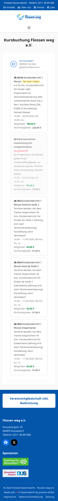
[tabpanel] (29, 226)
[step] (29, 64)
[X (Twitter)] (14, 442)
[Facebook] (6, 442)
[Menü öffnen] (29, 28)
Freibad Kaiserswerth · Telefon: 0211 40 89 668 (29, 2)
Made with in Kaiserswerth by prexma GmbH (29, 492)
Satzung (49, 496)
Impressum (10, 496)
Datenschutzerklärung (31, 496)
